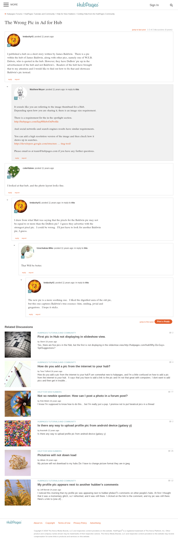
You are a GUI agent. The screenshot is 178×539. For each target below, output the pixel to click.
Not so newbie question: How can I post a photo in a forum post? (83, 395)
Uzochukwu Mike (45, 248)
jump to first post (147, 322)
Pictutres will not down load (57, 455)
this (77, 89)
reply (10, 79)
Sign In (154, 5)
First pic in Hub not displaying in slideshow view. (72, 336)
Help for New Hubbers (50, 392)
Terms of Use (64, 523)
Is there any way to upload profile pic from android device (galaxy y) (85, 425)
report (17, 79)
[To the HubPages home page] (14, 522)
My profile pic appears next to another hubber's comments (78, 484)
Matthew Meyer (37, 89)
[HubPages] (87, 5)
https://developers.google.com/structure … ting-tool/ (42, 143)
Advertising (95, 523)
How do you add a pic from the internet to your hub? (74, 366)
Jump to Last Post (139, 30)
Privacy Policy (80, 523)
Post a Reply (163, 321)
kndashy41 (28, 36)
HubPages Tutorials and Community (57, 333)
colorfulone (28, 168)
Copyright (50, 523)
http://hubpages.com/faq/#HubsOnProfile (36, 121)
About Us (38, 523)
